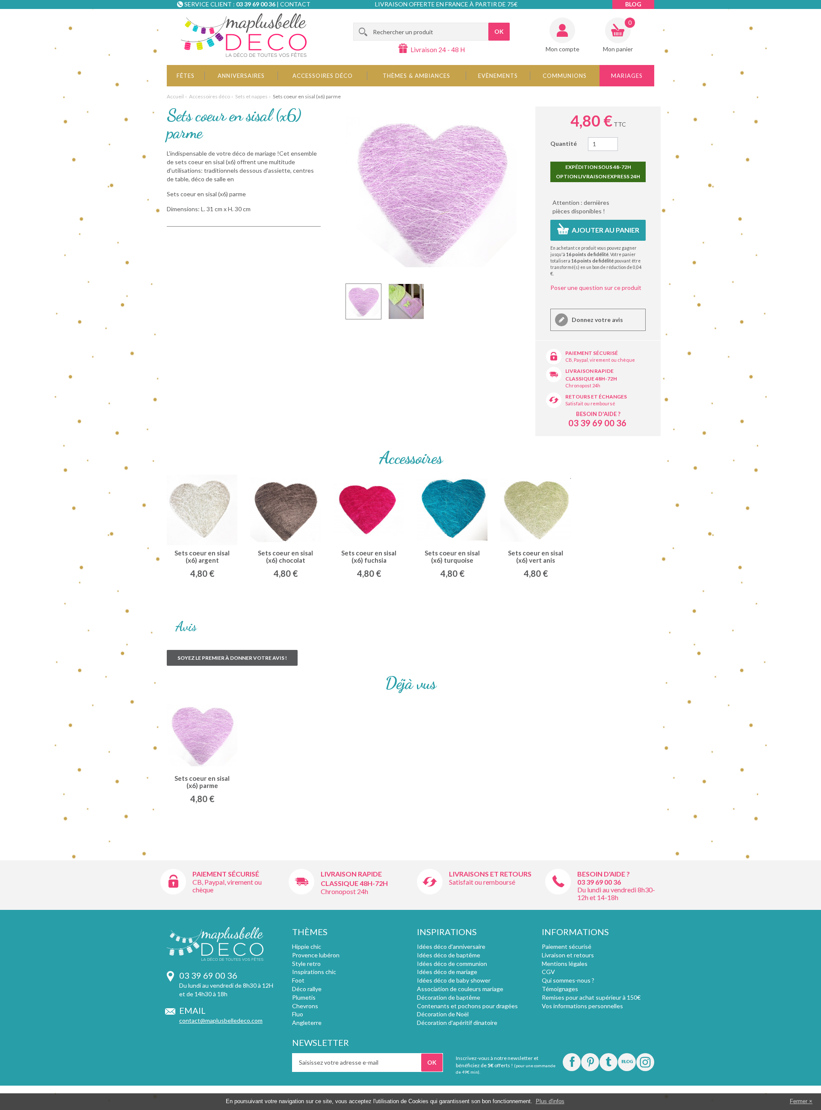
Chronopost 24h (582, 385)
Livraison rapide (589, 371)
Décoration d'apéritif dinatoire (457, 1022)
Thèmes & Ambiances (416, 75)
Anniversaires (241, 75)
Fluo (297, 1014)
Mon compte (562, 49)
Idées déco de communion (452, 963)
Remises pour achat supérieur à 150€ (591, 997)
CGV (548, 971)
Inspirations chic (314, 971)
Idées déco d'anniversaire (451, 946)
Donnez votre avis (596, 319)
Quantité (563, 143)
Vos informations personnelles (582, 1006)
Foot (298, 980)
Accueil (175, 96)
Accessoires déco (322, 75)
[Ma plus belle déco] (244, 35)
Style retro (306, 963)
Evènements (498, 75)
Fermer (798, 1101)
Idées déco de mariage (447, 971)
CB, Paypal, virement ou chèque (600, 360)
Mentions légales (565, 963)
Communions (565, 75)
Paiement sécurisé (591, 353)
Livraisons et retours (490, 874)
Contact (295, 4)
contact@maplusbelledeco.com (221, 1020)
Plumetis (304, 997)
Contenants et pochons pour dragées (467, 1006)
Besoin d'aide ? (598, 413)
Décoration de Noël (443, 1014)
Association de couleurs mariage (460, 988)
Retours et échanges (596, 396)
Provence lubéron (316, 955)
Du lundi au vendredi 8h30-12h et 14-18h (616, 893)
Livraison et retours (568, 955)
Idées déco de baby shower (453, 980)
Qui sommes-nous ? (568, 980)
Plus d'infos (550, 1101)
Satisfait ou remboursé (590, 403)
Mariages (627, 75)
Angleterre (307, 1022)
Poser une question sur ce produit (595, 287)
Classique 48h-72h (591, 378)
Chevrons (305, 1006)
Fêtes (186, 75)
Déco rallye (307, 988)
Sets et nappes (251, 96)
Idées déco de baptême (448, 955)
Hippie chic (306, 946)
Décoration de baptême (448, 997)
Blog (633, 4)
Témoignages (560, 988)
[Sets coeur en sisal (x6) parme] (363, 301)
